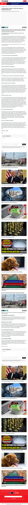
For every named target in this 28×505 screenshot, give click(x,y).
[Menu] (24, 1)
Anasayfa (3, 6)
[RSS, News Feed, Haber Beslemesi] (18, 493)
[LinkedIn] (4, 27)
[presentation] (4, 3)
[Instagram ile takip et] (16, 493)
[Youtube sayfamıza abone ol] (14, 493)
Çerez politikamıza (18, 504)
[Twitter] (3, 27)
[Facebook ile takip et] (10, 493)
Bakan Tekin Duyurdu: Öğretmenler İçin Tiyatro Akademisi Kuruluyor (15, 3)
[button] (22, 27)
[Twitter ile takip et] (12, 493)
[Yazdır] (7, 27)
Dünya (6, 6)
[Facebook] (2, 27)
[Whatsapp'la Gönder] (6, 27)
